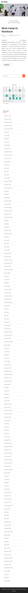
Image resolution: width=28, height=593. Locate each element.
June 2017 (6, 312)
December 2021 (8, 207)
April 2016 (6, 358)
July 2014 (6, 423)
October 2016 (7, 338)
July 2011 (6, 512)
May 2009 (6, 577)
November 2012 (8, 463)
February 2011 (7, 522)
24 (10, 98)
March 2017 (7, 322)
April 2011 (6, 518)
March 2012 (7, 489)
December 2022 (8, 181)
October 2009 (7, 564)
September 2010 (8, 531)
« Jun (4, 103)
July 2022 (6, 191)
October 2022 (7, 184)
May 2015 (6, 394)
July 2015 (6, 387)
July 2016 (6, 348)
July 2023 (6, 165)
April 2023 (6, 174)
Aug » (7, 103)
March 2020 (7, 250)
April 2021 (6, 227)
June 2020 (6, 240)
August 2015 (7, 384)
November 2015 (8, 374)
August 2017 (7, 305)
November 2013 (8, 446)
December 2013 (8, 443)
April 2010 (6, 545)
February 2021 (7, 230)
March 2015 (7, 400)
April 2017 (6, 319)
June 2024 (6, 135)
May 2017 (6, 315)
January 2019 (7, 292)
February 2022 (7, 201)
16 (6, 96)
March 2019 (7, 286)
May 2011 (6, 515)
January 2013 (7, 456)
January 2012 (7, 495)
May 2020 (6, 243)
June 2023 (6, 168)
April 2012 (6, 486)
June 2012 (6, 479)
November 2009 (8, 561)
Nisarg (14, 591)
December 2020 (8, 233)
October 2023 (7, 158)
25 (13, 98)
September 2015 (8, 381)
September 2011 (8, 505)
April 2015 (6, 397)
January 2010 (7, 554)
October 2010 (7, 528)
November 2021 (8, 210)
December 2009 (8, 558)
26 (16, 98)
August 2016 (7, 345)
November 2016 (8, 335)
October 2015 (7, 377)
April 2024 (6, 142)
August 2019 (7, 273)
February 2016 (7, 364)
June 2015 (6, 391)
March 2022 (7, 197)
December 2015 (8, 371)
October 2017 (7, 299)
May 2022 (6, 194)
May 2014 (6, 430)
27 (20, 98)
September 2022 (8, 188)
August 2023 (7, 161)
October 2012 (7, 466)
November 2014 (8, 414)
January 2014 (7, 440)
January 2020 (7, 256)
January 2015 (7, 407)
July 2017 (6, 309)
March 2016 (7, 361)
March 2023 (7, 178)
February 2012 (7, 492)
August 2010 (7, 535)
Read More (8, 64)
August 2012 (7, 473)
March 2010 (7, 548)
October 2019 (7, 266)
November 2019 (8, 263)
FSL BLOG (4, 2)
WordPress (19, 589)
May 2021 (6, 224)
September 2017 (8, 302)
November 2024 (8, 125)
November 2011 (8, 499)
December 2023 (8, 151)
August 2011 (7, 509)
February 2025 (7, 119)
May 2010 (6, 541)
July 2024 (6, 132)
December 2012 (8, 459)
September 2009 (8, 567)
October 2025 (7, 115)
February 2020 (7, 253)
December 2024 (8, 122)
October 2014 (7, 417)
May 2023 (6, 171)
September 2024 (8, 129)
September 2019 (8, 269)
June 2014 (6, 427)
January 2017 (7, 328)
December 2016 (8, 332)
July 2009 (6, 574)
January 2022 (7, 204)
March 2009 (7, 581)
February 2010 (7, 551)
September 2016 (8, 341)
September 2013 (8, 453)
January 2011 (7, 525)
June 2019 (6, 279)
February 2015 (7, 404)
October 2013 (7, 450)
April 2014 (6, 433)
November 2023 (8, 155)
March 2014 (7, 436)
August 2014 (7, 420)
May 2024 (6, 138)
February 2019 (7, 289)
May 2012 (6, 482)
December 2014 (8, 410)
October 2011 (7, 502)
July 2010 (6, 538)
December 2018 (8, 296)
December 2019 (8, 260)
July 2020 (6, 237)
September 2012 (8, 469)
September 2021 (8, 217)
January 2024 (7, 148)
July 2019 (6, 276)
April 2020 (6, 247)
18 (13, 96)
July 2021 (6, 220)
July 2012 (6, 476)
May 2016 (6, 355)
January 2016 (7, 368)
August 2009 (7, 571)
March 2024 (7, 145)
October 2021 (7, 214)
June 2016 (6, 351)
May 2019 (6, 283)
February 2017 (7, 325)
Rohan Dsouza (16, 35)
